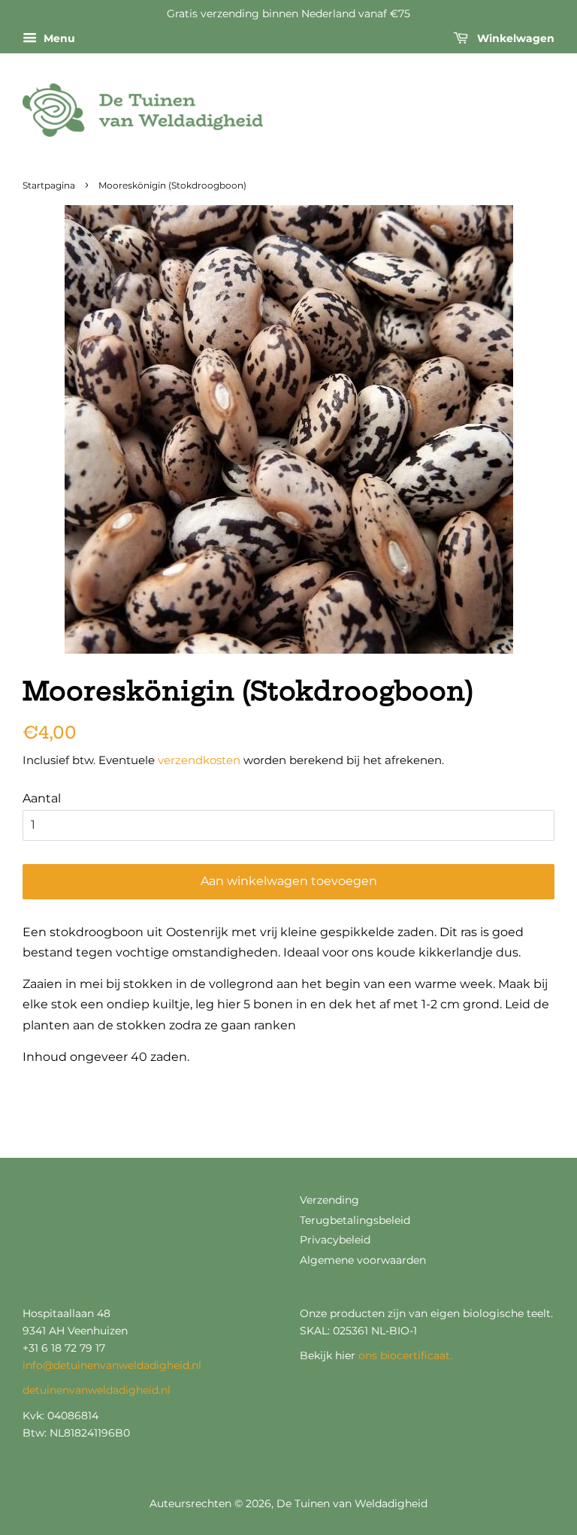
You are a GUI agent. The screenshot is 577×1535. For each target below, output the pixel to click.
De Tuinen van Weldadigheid (351, 1503)
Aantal (42, 798)
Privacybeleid (335, 1240)
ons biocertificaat (404, 1355)
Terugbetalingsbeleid (355, 1220)
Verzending (329, 1200)
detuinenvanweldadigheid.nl (97, 1390)
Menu (58, 38)
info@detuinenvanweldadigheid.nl (112, 1365)
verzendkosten (199, 760)
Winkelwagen (514, 38)
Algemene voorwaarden (363, 1260)
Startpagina (49, 185)
